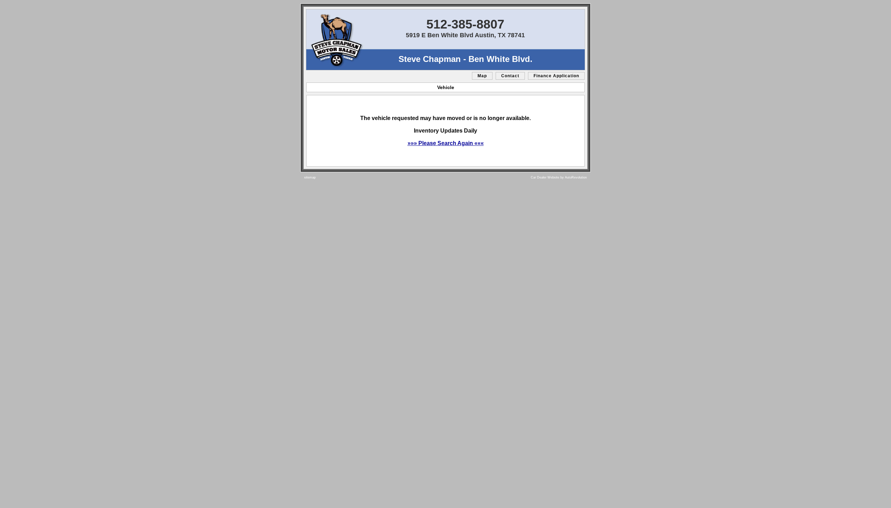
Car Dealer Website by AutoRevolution (559, 177)
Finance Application (556, 75)
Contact (510, 75)
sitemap (310, 177)
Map (482, 75)
